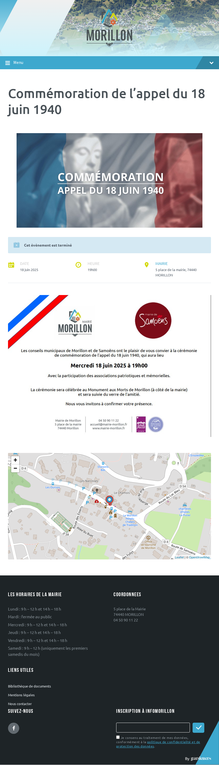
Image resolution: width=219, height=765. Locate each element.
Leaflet (179, 557)
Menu (18, 62)
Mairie (161, 263)
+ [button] (15, 460)
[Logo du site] (109, 46)
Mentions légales (21, 695)
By (188, 758)
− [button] (15, 468)
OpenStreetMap (199, 557)
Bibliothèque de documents (29, 686)
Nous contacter (20, 703)
